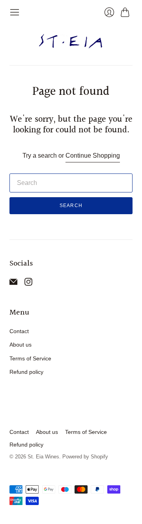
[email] (13, 283)
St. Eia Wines (43, 457)
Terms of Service (30, 358)
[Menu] (14, 12)
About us (20, 344)
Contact (19, 331)
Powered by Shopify (85, 457)
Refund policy (26, 372)
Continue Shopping (92, 155)
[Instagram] (28, 283)
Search (71, 205)
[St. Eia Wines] (71, 41)
